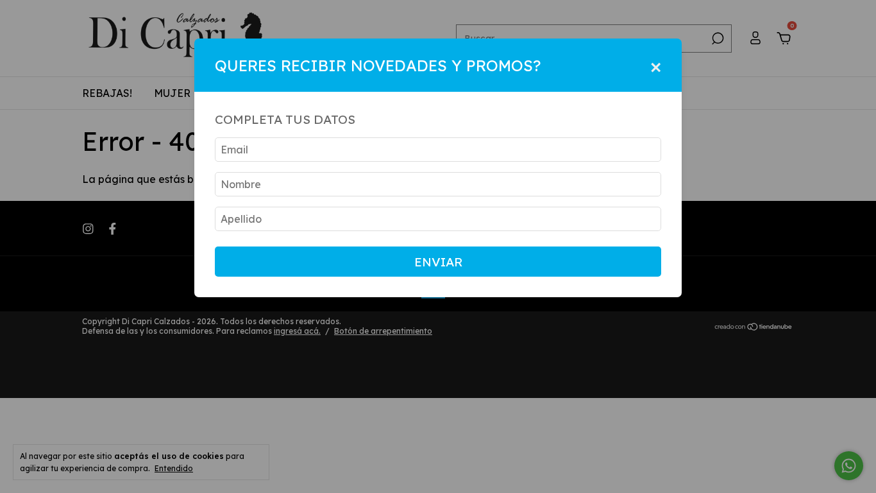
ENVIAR (438, 262)
